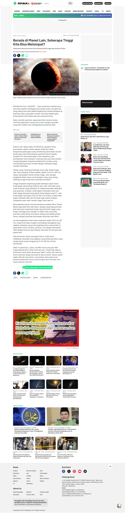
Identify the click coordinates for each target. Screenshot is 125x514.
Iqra (28, 473)
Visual (28, 481)
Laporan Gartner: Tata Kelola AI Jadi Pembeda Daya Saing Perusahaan (97, 69)
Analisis (29, 476)
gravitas (35, 277)
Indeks (108, 11)
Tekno (19, 35)
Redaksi (29, 492)
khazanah (46, 11)
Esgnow (15, 481)
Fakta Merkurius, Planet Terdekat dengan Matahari (36, 135)
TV (103, 11)
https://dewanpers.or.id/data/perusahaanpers (27, 504)
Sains (16, 15)
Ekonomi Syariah (28, 11)
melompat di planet (25, 277)
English (42, 481)
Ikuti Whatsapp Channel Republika (39, 267)
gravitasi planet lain (46, 277)
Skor (41, 470)
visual (97, 11)
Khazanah (16, 473)
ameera (17, 11)
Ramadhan (30, 483)
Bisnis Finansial (78, 11)
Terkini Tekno (85, 112)
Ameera (15, 470)
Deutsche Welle (87, 3)
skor (38, 11)
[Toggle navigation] (15, 3)
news (60, 11)
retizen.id (108, 3)
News (14, 476)
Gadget (21, 15)
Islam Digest (43, 473)
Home (14, 35)
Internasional (16, 478)
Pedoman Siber (44, 492)
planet (38, 122)
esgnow (89, 11)
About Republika (18, 492)
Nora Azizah (42, 51)
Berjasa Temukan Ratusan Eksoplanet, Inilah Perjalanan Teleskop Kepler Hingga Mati (53, 137)
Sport (41, 476)
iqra (54, 11)
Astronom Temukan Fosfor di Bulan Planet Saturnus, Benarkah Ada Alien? (20, 136)
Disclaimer (16, 494)
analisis (67, 11)
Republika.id (98, 3)
